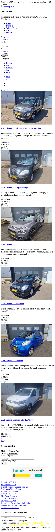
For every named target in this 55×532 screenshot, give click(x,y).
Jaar (7, 70)
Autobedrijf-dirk (7, 7)
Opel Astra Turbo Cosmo (11, 489)
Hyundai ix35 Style (9, 482)
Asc (7, 79)
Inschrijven (8, 520)
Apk (8, 30)
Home (8, 23)
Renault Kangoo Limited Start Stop (15, 487)
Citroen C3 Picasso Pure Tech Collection (17, 503)
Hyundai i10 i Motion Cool (12, 494)
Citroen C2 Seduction (10, 508)
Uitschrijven (22, 520)
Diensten (9, 26)
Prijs (8, 72)
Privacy (9, 33)
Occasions (5, 39)
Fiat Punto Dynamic (9, 496)
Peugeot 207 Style (8, 501)
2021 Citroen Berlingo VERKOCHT (17, 420)
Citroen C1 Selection (9, 498)
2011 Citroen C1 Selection (12, 361)
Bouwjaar (5, 456)
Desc (8, 77)
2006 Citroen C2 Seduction (12, 304)
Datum (9, 63)
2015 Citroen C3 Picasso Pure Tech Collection (21, 128)
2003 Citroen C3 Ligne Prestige (14, 187)
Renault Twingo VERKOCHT (13, 505)
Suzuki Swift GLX (8, 484)
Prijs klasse (5, 461)
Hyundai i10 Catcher (9, 491)
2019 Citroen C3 (8, 244)
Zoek (4, 463)
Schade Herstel (12, 28)
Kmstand (9, 68)
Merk (8, 65)
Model (3, 453)
